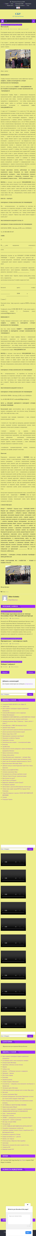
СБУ (18, 14)
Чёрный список (10, 5)
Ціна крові (5, 1092)
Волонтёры (5, 1077)
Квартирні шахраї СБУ (8, 1149)
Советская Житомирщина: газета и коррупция (14, 713)
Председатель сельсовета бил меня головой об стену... (15, 1145)
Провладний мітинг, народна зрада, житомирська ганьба (16, 759)
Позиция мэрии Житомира (9, 1062)
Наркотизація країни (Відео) (9, 1107)
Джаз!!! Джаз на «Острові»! (9, 780)
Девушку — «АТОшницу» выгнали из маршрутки (15, 1071)
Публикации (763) (19, 3)
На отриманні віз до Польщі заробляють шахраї (14, 774)
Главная (6, 3)
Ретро (28, 5)
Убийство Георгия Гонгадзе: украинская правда (14, 776)
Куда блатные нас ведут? (8, 778)
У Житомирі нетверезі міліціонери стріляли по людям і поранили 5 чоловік (31, 672)
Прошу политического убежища (10, 753)
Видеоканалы (28, 3)
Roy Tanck (23, 1160)
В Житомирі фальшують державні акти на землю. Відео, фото (18, 1090)
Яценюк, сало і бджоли (8, 1139)
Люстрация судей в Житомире (10, 1088)
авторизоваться (29, 684)
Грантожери (5, 1143)
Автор (12, 3)
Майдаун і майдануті (8, 664)
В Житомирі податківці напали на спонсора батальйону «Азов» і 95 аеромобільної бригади (17, 615)
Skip (23, 1232)
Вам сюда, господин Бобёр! (9, 1122)
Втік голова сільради (7, 1075)
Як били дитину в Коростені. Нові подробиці (13, 1141)
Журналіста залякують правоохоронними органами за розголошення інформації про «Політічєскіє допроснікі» (6, 672)
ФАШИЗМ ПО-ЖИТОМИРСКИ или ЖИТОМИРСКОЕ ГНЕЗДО (18, 717)
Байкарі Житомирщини (8, 715)
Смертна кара (5, 706)
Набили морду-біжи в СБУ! (9, 734)
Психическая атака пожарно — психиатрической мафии (16, 742)
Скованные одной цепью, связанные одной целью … (15, 719)
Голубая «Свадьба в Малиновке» (10, 1082)
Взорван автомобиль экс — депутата (11, 1136)
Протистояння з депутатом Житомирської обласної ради (16, 787)
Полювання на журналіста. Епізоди (11, 1134)
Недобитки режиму (7, 1079)
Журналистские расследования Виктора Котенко (11, 24)
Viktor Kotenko (13, 29)
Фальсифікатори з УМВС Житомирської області (14, 725)
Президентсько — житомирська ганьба (14, 641)
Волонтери (5, 744)
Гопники (4, 797)
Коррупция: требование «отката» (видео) (12, 782)
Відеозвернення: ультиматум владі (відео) (13, 736)
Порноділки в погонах (8, 740)
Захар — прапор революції (9, 1113)
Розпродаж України (7, 799)
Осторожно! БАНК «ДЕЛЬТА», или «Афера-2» (14, 704)
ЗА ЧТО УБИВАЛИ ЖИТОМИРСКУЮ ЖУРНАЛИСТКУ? (17, 1126)
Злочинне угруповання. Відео (9, 772)
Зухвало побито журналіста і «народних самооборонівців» (17, 1109)
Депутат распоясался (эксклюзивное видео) (13, 732)
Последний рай (6, 1124)
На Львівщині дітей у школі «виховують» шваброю (15, 1060)
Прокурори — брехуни (8, 1073)
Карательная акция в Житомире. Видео (12, 763)
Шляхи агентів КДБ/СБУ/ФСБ (10, 770)
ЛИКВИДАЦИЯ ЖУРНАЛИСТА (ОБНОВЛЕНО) (15, 1111)
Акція (7, 592)
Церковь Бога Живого (20, 5)
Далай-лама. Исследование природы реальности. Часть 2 (16, 761)
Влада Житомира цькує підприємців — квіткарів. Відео (16, 757)
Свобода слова (6, 1069)
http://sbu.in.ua (12, 600)
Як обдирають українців (8, 784)
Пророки (4, 1067)
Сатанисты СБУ (6, 1147)
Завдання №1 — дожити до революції (11, 1120)
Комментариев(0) (24, 29)
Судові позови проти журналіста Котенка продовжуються (17, 729)
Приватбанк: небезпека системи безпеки (12, 1065)
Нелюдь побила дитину (8, 755)
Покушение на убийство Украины (11, 738)
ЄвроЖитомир (6, 746)
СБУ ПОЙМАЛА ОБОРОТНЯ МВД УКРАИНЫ (14, 1105)
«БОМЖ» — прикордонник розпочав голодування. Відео (16, 1117)
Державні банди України (8, 727)
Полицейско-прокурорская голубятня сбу (12, 1128)
